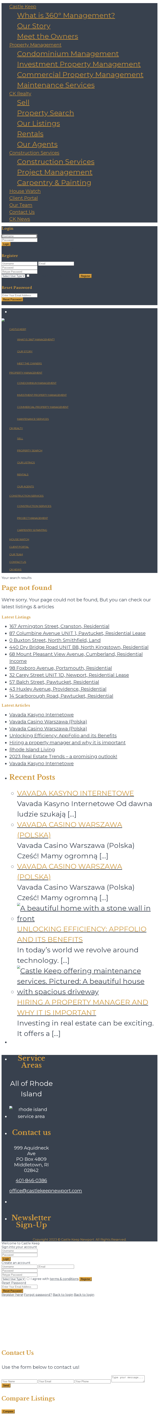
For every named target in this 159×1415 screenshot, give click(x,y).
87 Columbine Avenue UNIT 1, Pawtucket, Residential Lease (77, 633)
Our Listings (38, 123)
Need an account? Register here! (27, 248)
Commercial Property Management (80, 74)
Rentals (30, 133)
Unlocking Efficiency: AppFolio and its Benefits (63, 735)
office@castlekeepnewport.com (45, 1190)
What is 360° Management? (66, 15)
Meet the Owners (47, 36)
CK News (19, 219)
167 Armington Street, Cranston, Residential (59, 626)
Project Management (54, 172)
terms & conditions (64, 276)
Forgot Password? (68, 248)
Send (6, 1385)
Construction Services (34, 153)
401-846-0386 (31, 1180)
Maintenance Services (56, 85)
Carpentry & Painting (54, 182)
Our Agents (37, 144)
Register (85, 276)
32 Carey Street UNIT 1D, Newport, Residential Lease (69, 675)
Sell (23, 102)
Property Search (45, 113)
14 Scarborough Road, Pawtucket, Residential (61, 696)
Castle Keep (22, 6)
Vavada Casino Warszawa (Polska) (48, 721)
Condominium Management (68, 53)
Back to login (63, 1295)
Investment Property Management (79, 64)
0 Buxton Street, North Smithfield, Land (55, 640)
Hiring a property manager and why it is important (67, 742)
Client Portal (23, 198)
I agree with (55, 276)
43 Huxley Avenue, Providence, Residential (57, 689)
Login (6, 244)
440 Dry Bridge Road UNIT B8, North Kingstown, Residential (79, 647)
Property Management (35, 45)
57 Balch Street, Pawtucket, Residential (54, 682)
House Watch (25, 191)
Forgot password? (38, 1295)
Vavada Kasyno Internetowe (41, 714)
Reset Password (12, 299)
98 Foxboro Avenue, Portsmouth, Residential (60, 668)
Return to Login (14, 303)
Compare (8, 1411)
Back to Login (12, 280)
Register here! (12, 1295)
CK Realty (20, 93)
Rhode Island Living (32, 749)
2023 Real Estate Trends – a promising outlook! (63, 756)
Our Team (20, 205)
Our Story (33, 25)
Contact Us (22, 212)
